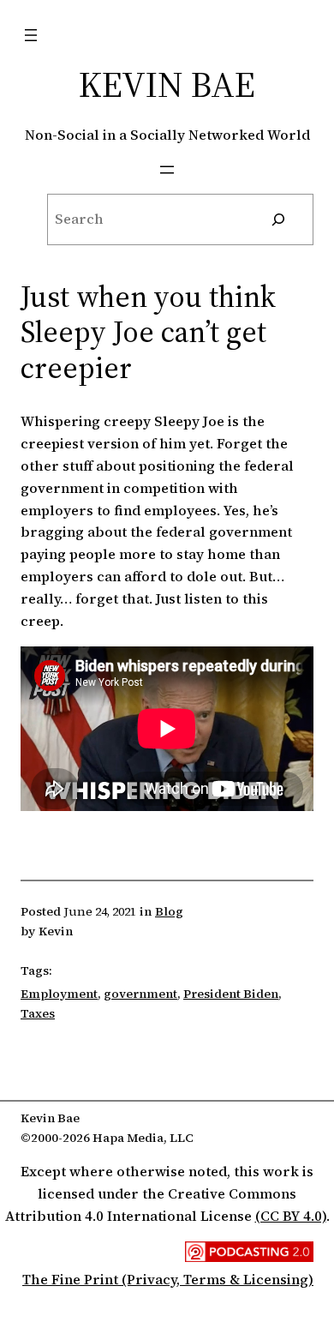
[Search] (278, 219)
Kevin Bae (167, 84)
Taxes (38, 1013)
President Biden (230, 993)
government (140, 993)
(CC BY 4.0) (290, 1215)
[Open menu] (31, 35)
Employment (59, 993)
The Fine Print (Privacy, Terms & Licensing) (167, 1279)
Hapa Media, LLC (143, 1137)
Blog (169, 911)
